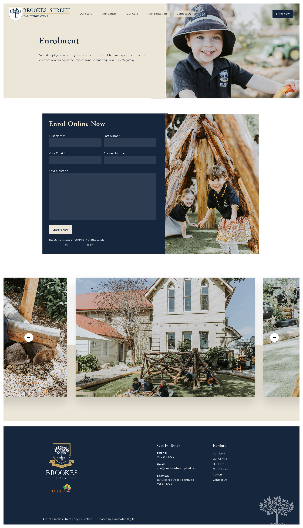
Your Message (58, 170)
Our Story (86, 13)
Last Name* (112, 135)
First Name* (57, 135)
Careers (218, 474)
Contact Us (184, 13)
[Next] (274, 337)
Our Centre (109, 13)
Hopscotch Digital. (124, 519)
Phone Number (115, 153)
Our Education (157, 13)
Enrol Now (283, 13)
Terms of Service (77, 244)
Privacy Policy (56, 244)
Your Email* (57, 153)
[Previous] (28, 337)
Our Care (132, 13)
